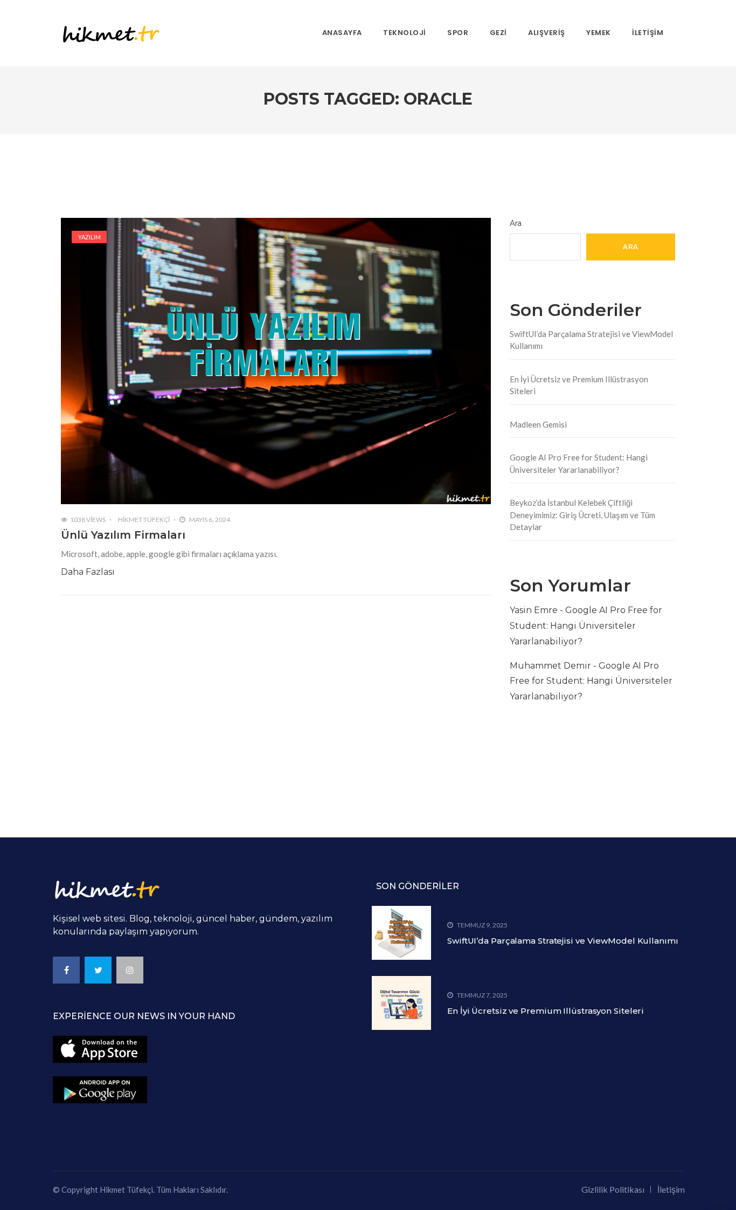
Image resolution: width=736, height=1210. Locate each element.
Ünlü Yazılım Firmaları (123, 534)
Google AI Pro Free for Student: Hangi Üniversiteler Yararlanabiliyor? (579, 463)
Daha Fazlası (88, 572)
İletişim (671, 1189)
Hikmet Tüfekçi (144, 519)
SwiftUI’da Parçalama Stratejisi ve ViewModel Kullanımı (591, 340)
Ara (516, 223)
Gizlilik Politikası (612, 1189)
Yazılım (89, 236)
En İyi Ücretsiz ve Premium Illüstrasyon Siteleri (579, 385)
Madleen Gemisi (538, 424)
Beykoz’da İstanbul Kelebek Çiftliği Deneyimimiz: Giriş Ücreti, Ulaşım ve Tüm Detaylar (582, 515)
